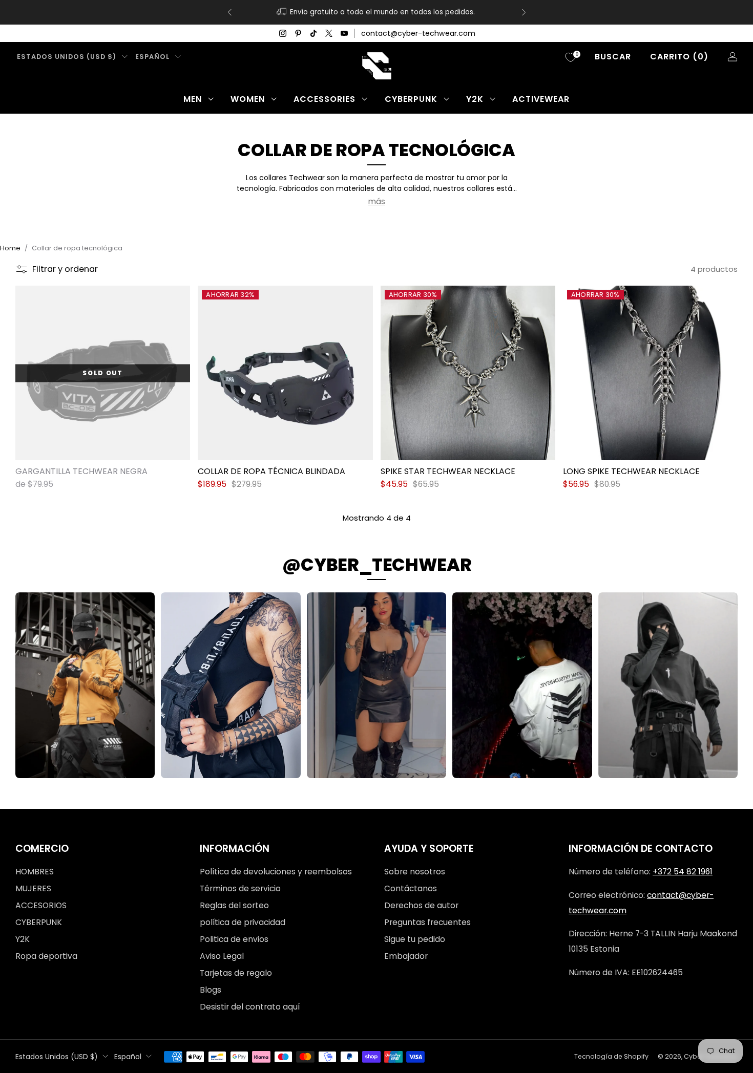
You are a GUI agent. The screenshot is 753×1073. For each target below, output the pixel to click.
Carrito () (679, 56)
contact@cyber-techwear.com (418, 33)
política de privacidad (242, 922)
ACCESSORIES (324, 99)
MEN (192, 99)
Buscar (613, 56)
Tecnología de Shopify (611, 1056)
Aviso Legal (222, 956)
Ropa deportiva (46, 956)
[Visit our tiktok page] (313, 33)
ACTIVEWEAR (541, 99)
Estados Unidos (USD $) (66, 56)
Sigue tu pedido (414, 939)
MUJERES (33, 888)
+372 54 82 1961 (683, 871)
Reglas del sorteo (234, 905)
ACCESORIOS (41, 905)
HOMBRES (34, 871)
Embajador (406, 956)
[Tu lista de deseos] (571, 57)
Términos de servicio (240, 888)
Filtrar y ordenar (65, 269)
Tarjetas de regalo (236, 973)
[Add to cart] (360, 448)
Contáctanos (410, 888)
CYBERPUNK (411, 99)
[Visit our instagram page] (282, 33)
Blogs (210, 989)
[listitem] (376, 12)
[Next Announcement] (524, 12)
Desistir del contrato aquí (250, 1006)
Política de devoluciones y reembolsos (276, 871)
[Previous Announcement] (229, 12)
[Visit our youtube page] (344, 33)
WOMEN (248, 99)
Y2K (475, 99)
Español (152, 56)
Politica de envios (234, 939)
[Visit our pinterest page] (298, 33)
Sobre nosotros (414, 871)
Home (10, 248)
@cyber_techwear (377, 564)
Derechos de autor (421, 905)
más (376, 201)
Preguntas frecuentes (427, 922)
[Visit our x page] (329, 33)
